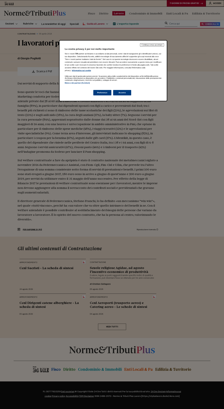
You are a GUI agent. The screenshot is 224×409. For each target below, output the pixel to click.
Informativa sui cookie (81, 70)
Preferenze (102, 93)
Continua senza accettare (152, 45)
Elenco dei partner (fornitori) (77, 83)
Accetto (122, 93)
